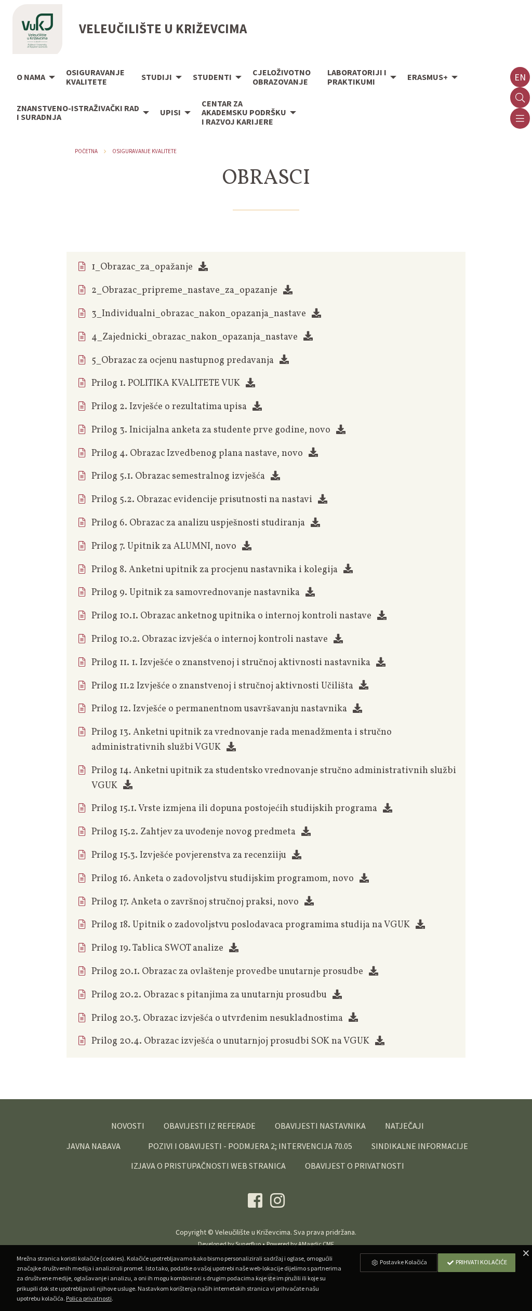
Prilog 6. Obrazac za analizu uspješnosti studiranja (198, 523)
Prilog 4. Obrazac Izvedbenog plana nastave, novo (197, 453)
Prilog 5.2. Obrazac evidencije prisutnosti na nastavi (201, 499)
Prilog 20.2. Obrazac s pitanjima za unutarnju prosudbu (209, 995)
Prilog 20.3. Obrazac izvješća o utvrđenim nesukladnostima (217, 1018)
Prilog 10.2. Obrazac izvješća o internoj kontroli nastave (209, 639)
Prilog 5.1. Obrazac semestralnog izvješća (178, 476)
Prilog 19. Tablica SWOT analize (157, 948)
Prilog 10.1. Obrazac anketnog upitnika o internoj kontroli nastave (231, 616)
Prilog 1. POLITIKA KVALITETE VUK (165, 383)
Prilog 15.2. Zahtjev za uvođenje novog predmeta (193, 832)
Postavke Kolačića (403, 1262)
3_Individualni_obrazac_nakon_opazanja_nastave (198, 313)
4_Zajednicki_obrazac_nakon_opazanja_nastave (194, 337)
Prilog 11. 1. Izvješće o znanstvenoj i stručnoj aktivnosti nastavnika (230, 662)
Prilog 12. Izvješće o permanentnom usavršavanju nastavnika (219, 708)
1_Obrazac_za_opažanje (142, 267)
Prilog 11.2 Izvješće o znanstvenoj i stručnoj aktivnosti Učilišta (222, 686)
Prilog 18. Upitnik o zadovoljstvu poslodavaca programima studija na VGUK (250, 924)
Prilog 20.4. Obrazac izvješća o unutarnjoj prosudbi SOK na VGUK (230, 1041)
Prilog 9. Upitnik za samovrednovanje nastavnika (195, 592)
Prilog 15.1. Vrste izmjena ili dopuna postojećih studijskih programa (234, 808)
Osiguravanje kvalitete (144, 151)
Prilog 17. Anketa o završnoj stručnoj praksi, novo (195, 902)
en (520, 77)
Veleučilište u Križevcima (252, 1232)
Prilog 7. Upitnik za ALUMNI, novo (163, 546)
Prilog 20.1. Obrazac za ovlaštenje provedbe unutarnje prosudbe (227, 971)
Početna (86, 151)
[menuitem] (33, 78)
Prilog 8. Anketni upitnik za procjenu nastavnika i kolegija (214, 569)
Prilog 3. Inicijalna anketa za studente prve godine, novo (210, 430)
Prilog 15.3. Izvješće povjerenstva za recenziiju (188, 855)
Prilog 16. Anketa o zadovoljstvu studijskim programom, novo (222, 878)
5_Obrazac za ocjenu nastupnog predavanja (182, 360)
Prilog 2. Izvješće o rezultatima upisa (169, 406)
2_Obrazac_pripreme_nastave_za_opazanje (184, 290)
